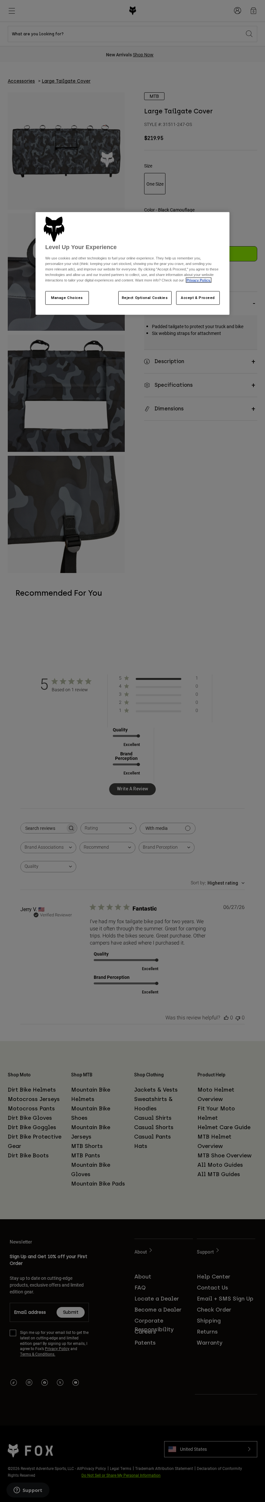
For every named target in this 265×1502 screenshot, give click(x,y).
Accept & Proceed (198, 297)
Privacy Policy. (198, 280)
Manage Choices (67, 297)
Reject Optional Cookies (145, 297)
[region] (132, 263)
